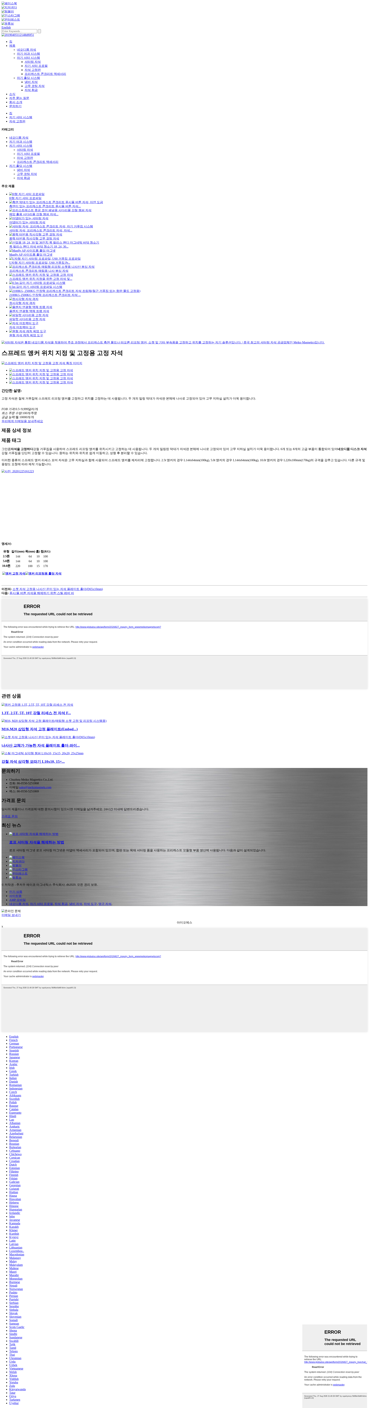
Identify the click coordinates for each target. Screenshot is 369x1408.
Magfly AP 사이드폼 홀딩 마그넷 (30, 254)
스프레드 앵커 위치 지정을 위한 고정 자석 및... (40, 278)
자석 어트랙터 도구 (22, 327)
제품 (12, 45)
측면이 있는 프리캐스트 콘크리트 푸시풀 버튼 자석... (45, 206)
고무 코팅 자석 (35, 86)
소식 (12, 94)
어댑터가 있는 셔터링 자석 (27, 222)
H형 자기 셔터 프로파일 (25, 198)
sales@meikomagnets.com (35, 787)
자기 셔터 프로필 (36, 65)
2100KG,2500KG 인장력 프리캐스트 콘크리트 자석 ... (45, 295)
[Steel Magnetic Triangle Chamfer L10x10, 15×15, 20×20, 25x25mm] (42, 753)
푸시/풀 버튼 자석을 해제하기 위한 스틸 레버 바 (41, 593)
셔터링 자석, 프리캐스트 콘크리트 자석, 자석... (40, 230)
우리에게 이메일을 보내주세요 (22, 421)
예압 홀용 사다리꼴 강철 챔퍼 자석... (33, 214)
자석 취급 (31, 90)
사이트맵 (15, 895)
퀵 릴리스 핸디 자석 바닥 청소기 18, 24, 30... (38, 246)
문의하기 (15, 106)
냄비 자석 (31, 82)
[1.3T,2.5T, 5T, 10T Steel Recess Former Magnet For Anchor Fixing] (37, 704)
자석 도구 (90, 903)
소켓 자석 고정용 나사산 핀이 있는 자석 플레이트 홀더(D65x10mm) (57, 589)
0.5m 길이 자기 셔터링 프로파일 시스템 (35, 287)
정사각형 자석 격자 (22, 303)
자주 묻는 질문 (19, 98)
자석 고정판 (33, 69)
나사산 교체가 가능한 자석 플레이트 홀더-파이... (41, 745)
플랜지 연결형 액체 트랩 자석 (29, 311)
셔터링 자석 (33, 61)
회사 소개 (15, 102)
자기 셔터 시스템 (28, 57)
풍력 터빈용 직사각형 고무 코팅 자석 (34, 238)
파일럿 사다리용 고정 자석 (27, 319)
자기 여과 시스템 (28, 53)
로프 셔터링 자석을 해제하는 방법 (36, 842)
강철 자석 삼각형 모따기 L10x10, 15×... (33, 762)
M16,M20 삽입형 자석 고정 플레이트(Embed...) (40, 729)
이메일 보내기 (11, 915)
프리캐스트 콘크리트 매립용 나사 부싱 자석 (38, 270)
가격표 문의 (10, 816)
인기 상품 (15, 891)
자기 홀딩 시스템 (28, 78)
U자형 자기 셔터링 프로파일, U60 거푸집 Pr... (39, 262)
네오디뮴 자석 (26, 49)
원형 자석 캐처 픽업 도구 (26, 335)
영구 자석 (104, 903)
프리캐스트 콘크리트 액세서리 (45, 73)
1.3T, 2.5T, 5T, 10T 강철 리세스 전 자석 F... (36, 713)
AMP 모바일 (17, 899)
